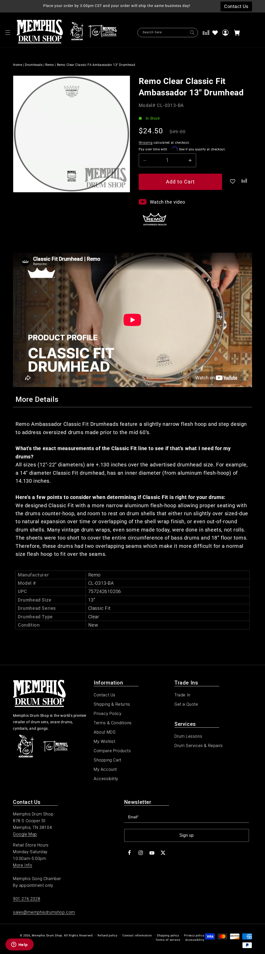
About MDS (104, 732)
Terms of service (168, 940)
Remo (49, 65)
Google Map (25, 834)
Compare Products (112, 750)
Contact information (137, 935)
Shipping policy (168, 935)
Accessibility (106, 778)
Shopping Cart (107, 760)
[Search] (192, 32)
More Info (22, 865)
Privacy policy (194, 935)
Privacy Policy (107, 713)
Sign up (186, 835)
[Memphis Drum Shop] (77, 32)
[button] (7, 32)
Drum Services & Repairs (198, 745)
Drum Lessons (188, 736)
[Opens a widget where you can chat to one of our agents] (19, 944)
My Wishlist (104, 741)
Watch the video (167, 202)
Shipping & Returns (112, 704)
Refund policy (107, 935)
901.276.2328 (26, 898)
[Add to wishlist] (215, 32)
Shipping (146, 142)
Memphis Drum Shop (47, 935)
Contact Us (104, 695)
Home (17, 65)
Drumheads (33, 65)
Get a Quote (186, 704)
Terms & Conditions (113, 722)
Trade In (182, 695)
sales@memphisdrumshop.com (44, 912)
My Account (105, 769)
